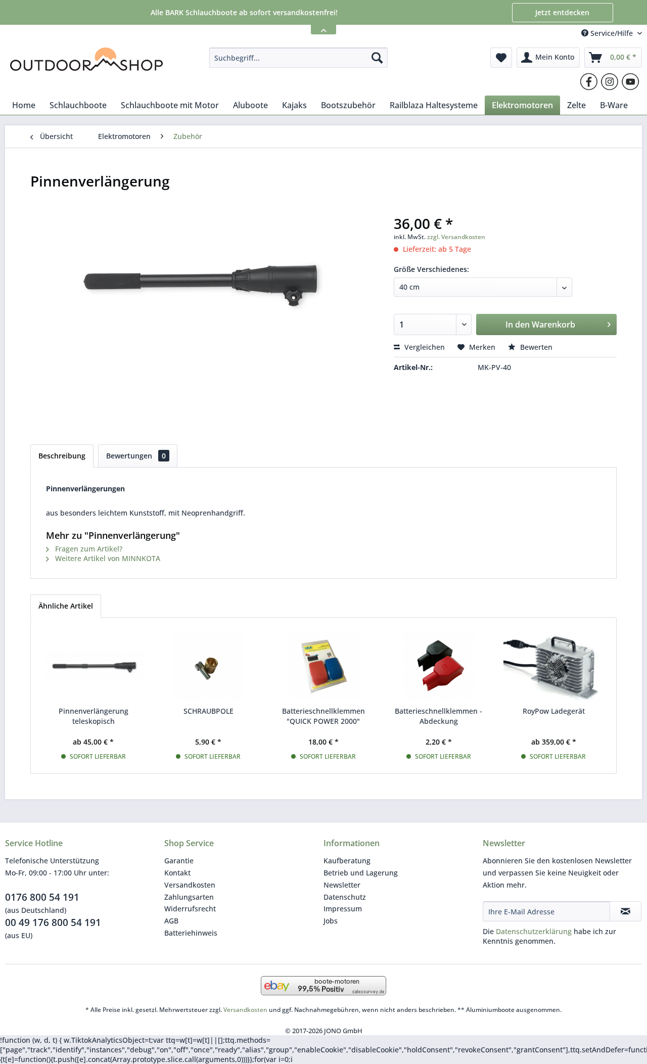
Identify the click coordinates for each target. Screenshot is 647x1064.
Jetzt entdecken (562, 12)
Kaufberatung (347, 860)
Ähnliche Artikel (65, 606)
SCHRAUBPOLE (208, 711)
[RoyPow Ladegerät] (553, 665)
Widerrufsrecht (190, 908)
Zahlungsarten (189, 897)
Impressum (343, 908)
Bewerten (535, 347)
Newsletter (342, 885)
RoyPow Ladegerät (554, 711)
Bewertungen (136, 455)
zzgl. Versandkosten (456, 237)
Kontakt (177, 872)
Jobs (331, 921)
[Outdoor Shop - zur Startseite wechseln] (86, 60)
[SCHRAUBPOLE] (209, 665)
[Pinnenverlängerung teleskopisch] (93, 665)
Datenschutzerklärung (534, 931)
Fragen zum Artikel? (87, 548)
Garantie (179, 860)
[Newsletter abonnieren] (625, 911)
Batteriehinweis (190, 933)
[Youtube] (630, 81)
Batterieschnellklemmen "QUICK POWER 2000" (323, 716)
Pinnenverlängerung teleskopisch (93, 716)
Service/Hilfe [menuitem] (611, 33)
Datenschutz (345, 897)
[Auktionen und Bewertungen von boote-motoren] (323, 986)
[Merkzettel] (501, 58)
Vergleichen (423, 347)
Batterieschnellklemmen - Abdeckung (438, 716)
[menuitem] (298, 58)
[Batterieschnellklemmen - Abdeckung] (439, 665)
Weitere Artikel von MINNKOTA (106, 558)
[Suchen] (377, 58)
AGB (171, 921)
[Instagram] (609, 81)
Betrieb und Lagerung (361, 872)
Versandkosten (189, 885)
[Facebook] (589, 81)
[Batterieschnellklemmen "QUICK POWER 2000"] (323, 665)
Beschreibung (61, 455)
